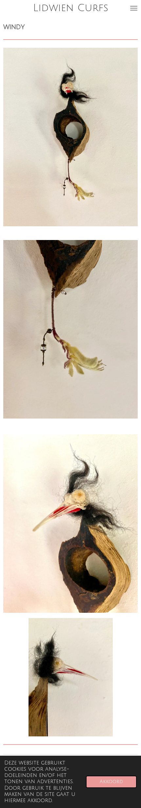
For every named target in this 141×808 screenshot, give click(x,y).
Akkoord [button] (111, 781)
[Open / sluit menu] (134, 8)
